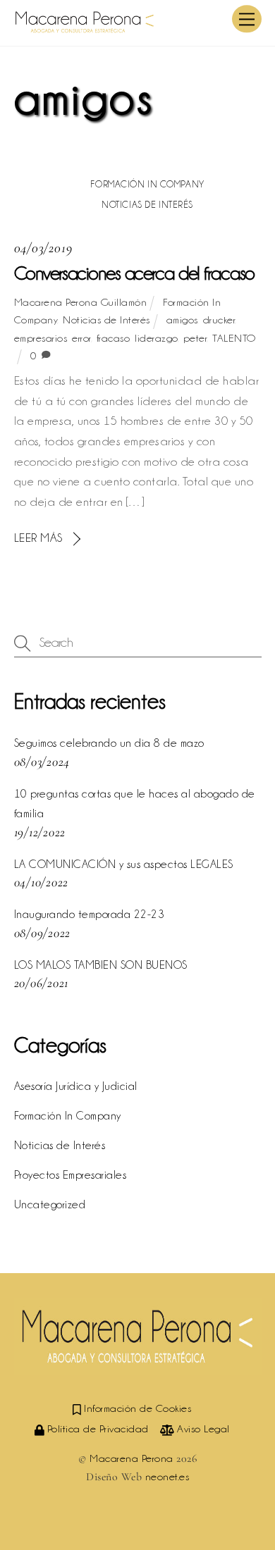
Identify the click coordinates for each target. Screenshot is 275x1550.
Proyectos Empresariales (70, 1175)
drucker (219, 320)
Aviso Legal (202, 1428)
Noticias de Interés (147, 204)
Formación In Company (147, 184)
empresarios (40, 338)
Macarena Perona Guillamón (80, 302)
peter (195, 338)
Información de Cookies (136, 1408)
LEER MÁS (38, 537)
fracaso (113, 338)
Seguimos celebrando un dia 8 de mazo (109, 743)
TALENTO (234, 338)
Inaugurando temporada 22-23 (89, 914)
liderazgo (156, 338)
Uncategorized (50, 1204)
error (81, 338)
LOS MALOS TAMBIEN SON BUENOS (101, 965)
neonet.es (167, 1476)
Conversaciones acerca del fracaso (134, 273)
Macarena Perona (131, 1458)
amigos (181, 320)
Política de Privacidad (96, 1428)
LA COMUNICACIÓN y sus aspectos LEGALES (123, 864)
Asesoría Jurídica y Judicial (76, 1086)
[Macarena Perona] (84, 28)
